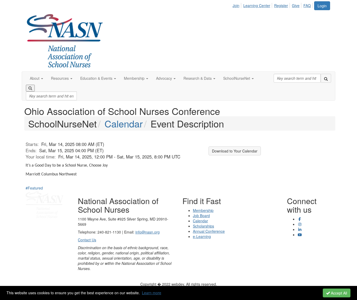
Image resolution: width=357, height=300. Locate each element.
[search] (326, 78)
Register (281, 5)
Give (296, 5)
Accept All (338, 293)
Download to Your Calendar (234, 151)
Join (236, 5)
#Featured (34, 188)
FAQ (307, 5)
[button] (36, 78)
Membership (203, 210)
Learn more (151, 292)
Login (322, 5)
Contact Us (87, 239)
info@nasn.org (147, 232)
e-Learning (202, 236)
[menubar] (273, 4)
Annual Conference (209, 231)
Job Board (201, 215)
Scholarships (203, 226)
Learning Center (256, 5)
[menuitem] (237, 4)
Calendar (124, 123)
